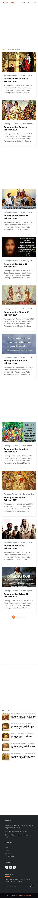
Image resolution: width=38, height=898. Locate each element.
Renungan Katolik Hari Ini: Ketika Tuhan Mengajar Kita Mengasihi (22, 727)
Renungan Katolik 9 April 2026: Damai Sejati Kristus (21, 737)
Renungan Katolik (25, 895)
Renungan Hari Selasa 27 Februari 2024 (16, 217)
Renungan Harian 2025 (31, 754)
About (7, 848)
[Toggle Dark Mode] (28, 2)
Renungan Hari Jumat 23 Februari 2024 (16, 450)
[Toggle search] (31, 2)
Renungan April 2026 (31, 734)
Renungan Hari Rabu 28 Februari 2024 (15, 128)
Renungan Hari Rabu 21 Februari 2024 (15, 547)
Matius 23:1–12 (15, 744)
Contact (7, 850)
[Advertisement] (19, 26)
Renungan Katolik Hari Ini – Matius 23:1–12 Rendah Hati (23, 747)
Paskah (22, 734)
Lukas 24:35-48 (15, 734)
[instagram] (24, 2)
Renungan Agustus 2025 (18, 714)
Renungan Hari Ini (16, 724)
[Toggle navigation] (34, 2)
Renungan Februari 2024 (13, 75)
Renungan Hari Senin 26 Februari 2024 (15, 265)
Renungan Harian (26, 724)
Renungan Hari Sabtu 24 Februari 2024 (15, 362)
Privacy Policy (9, 856)
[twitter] (10, 867)
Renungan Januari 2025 (31, 714)
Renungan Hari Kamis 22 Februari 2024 (16, 498)
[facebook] (21, 2)
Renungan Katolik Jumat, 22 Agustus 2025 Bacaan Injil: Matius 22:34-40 (23, 717)
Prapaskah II (24, 744)
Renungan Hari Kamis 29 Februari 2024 (16, 80)
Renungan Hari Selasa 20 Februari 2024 (16, 595)
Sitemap (7, 853)
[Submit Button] (30, 886)
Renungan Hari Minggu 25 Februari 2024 (16, 313)
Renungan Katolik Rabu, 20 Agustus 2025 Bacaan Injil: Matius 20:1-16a (23, 757)
